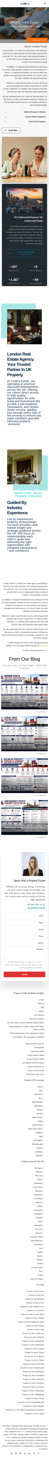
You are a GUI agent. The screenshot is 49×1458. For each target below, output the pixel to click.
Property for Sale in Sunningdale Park (31, 1402)
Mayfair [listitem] (39, 1256)
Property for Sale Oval (36, 1295)
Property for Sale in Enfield (34, 1318)
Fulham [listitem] (39, 1206)
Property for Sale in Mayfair (34, 1356)
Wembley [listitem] (39, 1218)
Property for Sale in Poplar (35, 1326)
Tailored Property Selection (35, 112)
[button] (24, 112)
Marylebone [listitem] (38, 1195)
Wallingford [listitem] (38, 1094)
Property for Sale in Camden (34, 1349)
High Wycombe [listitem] (37, 1102)
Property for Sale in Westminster (33, 1391)
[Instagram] (33, 1454)
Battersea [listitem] (39, 1172)
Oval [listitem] (40, 1248)
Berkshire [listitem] (39, 1155)
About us (41, 1003)
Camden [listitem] (39, 1252)
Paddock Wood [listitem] (37, 1125)
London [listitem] (39, 1087)
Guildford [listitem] (39, 1133)
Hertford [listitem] (39, 1113)
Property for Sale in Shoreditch (33, 1375)
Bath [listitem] (40, 1136)
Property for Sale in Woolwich (33, 1383)
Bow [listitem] (40, 1271)
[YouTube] (24, 1454)
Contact (41, 1000)
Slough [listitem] (40, 1121)
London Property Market (35, 1055)
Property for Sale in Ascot (35, 1303)
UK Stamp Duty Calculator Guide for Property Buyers (25, 1023)
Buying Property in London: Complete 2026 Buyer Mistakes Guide (27, 1028)
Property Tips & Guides (27, 741)
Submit (24, 974)
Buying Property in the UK (25, 699)
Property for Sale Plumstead (34, 1299)
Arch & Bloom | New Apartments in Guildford (28, 1037)
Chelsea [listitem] (39, 1179)
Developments (39, 1047)
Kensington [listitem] (38, 1168)
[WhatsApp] (11, 1454)
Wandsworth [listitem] (38, 1183)
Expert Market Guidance (35, 117)
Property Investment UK (35, 1067)
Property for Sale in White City (33, 1333)
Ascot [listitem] (40, 1098)
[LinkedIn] (29, 1454)
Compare (41, 1011)
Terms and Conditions (36, 1019)
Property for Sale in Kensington (33, 1372)
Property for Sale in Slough (34, 1398)
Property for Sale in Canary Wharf (32, 1314)
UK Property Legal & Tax (26, 824)
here (46, 650)
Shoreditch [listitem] (38, 1191)
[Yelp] (15, 1454)
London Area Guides (37, 1051)
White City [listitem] (38, 1176)
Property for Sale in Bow (35, 1310)
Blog (42, 1007)
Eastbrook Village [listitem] (36, 1279)
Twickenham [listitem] (38, 1199)
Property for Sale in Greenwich (33, 1387)
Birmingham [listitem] (38, 1140)
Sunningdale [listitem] (38, 1225)
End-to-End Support (37, 121)
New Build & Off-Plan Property (33, 1063)
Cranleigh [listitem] (39, 1148)
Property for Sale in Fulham (34, 1360)
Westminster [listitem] (38, 1210)
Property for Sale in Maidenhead (33, 1394)
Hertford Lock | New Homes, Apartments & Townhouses (25, 1410)
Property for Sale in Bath (35, 1329)
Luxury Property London (35, 1059)
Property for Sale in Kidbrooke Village (31, 1322)
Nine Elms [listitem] (38, 1229)
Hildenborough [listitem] (37, 1144)
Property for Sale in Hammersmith (32, 1368)
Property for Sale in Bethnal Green (32, 1307)
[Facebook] (38, 1454)
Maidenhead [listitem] (38, 1106)
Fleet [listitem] (40, 1090)
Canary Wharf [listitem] (37, 1187)
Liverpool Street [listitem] (36, 1267)
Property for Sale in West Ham (33, 1379)
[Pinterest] (20, 1454)
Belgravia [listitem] (39, 1202)
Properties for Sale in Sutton (34, 1414)
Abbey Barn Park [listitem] (36, 1241)
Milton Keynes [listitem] (37, 1117)
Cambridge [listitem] (38, 1152)
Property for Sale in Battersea (34, 1337)
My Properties (39, 1015)
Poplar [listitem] (40, 1221)
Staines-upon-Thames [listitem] (35, 1129)
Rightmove (43, 646)
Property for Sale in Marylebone (33, 1345)
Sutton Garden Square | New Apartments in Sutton (27, 1033)
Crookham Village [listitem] (36, 1237)
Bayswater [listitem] (38, 1233)
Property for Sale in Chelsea (34, 1352)
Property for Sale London (35, 1291)
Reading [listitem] (39, 1110)
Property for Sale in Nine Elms (33, 1364)
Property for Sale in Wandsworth (33, 1341)
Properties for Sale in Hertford (33, 1406)
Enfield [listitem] (39, 1264)
